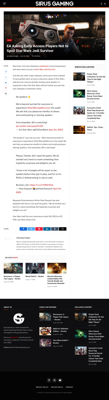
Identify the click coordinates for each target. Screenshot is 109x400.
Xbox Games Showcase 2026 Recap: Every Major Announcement (95, 95)
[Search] (105, 3)
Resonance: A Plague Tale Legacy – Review (12, 277)
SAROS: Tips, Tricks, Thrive (95, 128)
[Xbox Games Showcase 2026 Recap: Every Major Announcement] (79, 93)
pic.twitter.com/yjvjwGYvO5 (29, 126)
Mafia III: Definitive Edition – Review (60, 330)
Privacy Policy (42, 387)
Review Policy (57, 387)
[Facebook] (6, 72)
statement (44, 66)
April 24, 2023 (56, 129)
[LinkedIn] (6, 82)
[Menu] (4, 3)
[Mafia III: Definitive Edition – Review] (45, 331)
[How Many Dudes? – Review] (45, 343)
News (9, 40)
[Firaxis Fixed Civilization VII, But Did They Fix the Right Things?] (79, 77)
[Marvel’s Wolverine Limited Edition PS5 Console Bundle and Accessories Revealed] (56, 268)
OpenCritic (14, 337)
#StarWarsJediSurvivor (38, 108)
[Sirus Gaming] (54, 3)
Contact (69, 387)
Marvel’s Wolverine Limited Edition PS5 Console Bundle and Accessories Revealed (55, 279)
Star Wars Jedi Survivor (45, 69)
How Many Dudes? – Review (61, 341)
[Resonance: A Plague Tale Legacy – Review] (13, 268)
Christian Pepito (13, 56)
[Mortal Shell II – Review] (35, 268)
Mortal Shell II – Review (35, 276)
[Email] (6, 93)
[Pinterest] (6, 88)
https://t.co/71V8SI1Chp (41, 185)
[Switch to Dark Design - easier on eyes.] (101, 3)
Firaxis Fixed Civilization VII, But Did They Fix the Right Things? (96, 78)
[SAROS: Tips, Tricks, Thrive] (79, 130)
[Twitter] (6, 77)
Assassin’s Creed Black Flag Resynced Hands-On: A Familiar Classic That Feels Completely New (95, 113)
